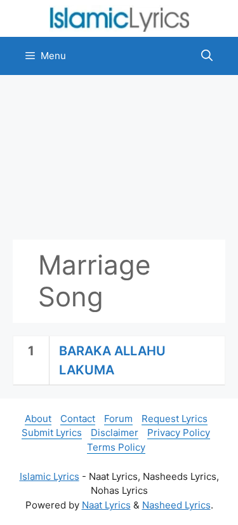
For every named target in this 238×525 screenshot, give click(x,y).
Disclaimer (114, 432)
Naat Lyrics (106, 505)
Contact (77, 418)
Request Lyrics (175, 418)
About (38, 418)
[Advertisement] (119, 157)
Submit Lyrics (52, 432)
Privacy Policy (178, 432)
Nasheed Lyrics (176, 505)
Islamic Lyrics (49, 476)
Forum (118, 418)
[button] (206, 56)
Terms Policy (116, 447)
